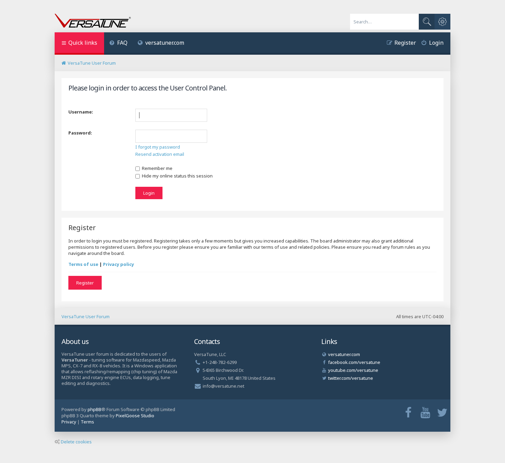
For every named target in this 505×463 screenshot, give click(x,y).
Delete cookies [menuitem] (76, 442)
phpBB (94, 409)
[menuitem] (118, 43)
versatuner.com (164, 42)
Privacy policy (118, 264)
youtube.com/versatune (353, 370)
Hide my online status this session (177, 176)
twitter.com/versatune (350, 378)
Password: (80, 133)
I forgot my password (157, 147)
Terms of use (83, 264)
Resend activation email (159, 154)
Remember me (156, 168)
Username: (80, 112)
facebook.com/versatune (354, 362)
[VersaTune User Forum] (93, 21)
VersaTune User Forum (85, 316)
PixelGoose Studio (135, 415)
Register (85, 283)
